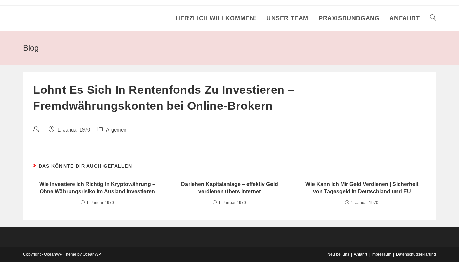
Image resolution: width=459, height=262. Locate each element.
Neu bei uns (338, 254)
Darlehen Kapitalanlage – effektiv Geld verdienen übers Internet (229, 187)
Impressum (381, 254)
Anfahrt (360, 254)
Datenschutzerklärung (416, 254)
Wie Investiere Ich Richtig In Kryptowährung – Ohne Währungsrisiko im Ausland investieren (97, 187)
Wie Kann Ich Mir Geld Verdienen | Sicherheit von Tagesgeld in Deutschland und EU (361, 187)
